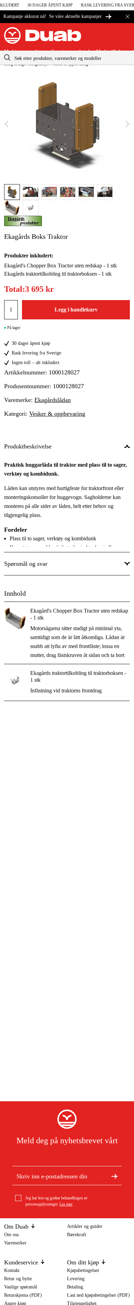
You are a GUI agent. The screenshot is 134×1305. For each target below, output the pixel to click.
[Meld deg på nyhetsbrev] (114, 1175)
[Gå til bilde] (12, 192)
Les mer (65, 1204)
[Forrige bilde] (6, 124)
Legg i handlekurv (76, 309)
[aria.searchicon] (7, 58)
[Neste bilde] (128, 124)
